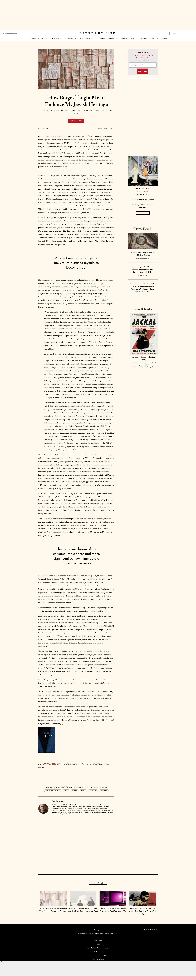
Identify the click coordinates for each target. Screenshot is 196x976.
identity (69, 787)
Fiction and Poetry (53, 38)
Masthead (98, 940)
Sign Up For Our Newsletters (98, 948)
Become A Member (86, 38)
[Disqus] (76, 842)
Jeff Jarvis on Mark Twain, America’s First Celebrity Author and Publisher (53, 910)
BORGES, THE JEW (52, 764)
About (98, 944)
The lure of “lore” (142, 194)
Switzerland (103, 790)
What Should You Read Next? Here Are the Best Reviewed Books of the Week (142, 911)
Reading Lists (113, 38)
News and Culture (70, 38)
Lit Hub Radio (101, 38)
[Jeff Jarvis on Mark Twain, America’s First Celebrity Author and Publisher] (53, 904)
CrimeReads (155, 38)
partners (74, 790)
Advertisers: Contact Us (98, 956)
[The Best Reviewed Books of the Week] (144, 334)
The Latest (98, 882)
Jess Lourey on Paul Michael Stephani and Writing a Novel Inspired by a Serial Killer (143, 269)
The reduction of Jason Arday (143, 199)
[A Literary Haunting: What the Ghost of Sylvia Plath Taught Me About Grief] (83, 904)
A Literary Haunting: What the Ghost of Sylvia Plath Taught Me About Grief (83, 910)
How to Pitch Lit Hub (98, 952)
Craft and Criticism (36, 38)
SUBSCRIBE (142, 71)
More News (142, 213)
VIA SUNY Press (76, 120)
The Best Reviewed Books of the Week (144, 358)
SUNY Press (93, 790)
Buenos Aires (60, 787)
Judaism (104, 787)
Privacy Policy (98, 959)
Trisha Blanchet (143, 258)
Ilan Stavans (44, 129)
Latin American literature (52, 790)
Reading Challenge (128, 38)
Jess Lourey (144, 275)
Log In (164, 38)
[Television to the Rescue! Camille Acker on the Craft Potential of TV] (113, 904)
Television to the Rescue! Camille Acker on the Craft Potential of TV (113, 910)
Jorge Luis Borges (92, 787)
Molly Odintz (144, 295)
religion (83, 790)
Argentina (49, 787)
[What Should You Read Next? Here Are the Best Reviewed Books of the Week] (142, 904)
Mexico (66, 790)
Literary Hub (98, 33)
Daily (143, 188)
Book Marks (143, 38)
